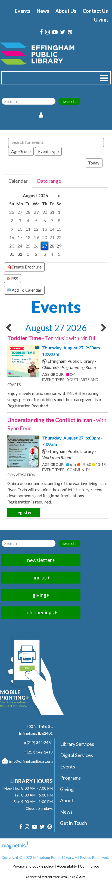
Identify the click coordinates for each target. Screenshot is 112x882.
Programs (70, 778)
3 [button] (19, 220)
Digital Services (76, 755)
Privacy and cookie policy (33, 866)
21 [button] (51, 237)
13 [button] (44, 228)
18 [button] (28, 237)
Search (69, 101)
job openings (40, 612)
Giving (101, 20)
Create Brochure (26, 266)
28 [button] (28, 212)
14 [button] (51, 228)
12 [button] (36, 228)
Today (93, 162)
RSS (14, 278)
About (66, 800)
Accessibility (67, 866)
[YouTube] (54, 32)
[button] (104, 78)
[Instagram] (47, 32)
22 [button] (59, 237)
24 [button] (19, 245)
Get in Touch (73, 823)
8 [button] (59, 220)
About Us (65, 11)
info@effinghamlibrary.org (31, 761)
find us (40, 578)
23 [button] (11, 245)
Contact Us (95, 11)
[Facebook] (41, 32)
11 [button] (28, 228)
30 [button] (44, 212)
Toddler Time (52, 337)
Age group (21, 151)
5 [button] (36, 220)
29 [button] (36, 212)
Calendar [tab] (18, 181)
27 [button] (19, 212)
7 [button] (52, 220)
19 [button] (36, 237)
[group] (56, 225)
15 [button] (59, 228)
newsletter (40, 560)
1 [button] (59, 212)
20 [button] (44, 237)
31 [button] (51, 212)
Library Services (77, 744)
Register (23, 512)
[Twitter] (62, 32)
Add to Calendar (26, 290)
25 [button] (28, 245)
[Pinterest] (70, 32)
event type (48, 151)
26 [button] (11, 212)
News (43, 11)
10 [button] (19, 228)
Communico (89, 866)
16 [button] (11, 237)
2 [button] (12, 220)
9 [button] (12, 228)
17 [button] (19, 237)
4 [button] (28, 220)
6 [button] (44, 220)
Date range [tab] (49, 181)
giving (40, 595)
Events (22, 11)
